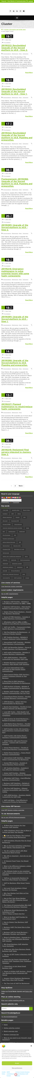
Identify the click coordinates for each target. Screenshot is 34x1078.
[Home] (2, 29)
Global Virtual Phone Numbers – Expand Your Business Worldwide (16, 612)
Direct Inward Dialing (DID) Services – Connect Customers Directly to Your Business (16, 676)
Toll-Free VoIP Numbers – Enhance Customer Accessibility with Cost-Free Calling (15, 790)
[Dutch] (13, 497)
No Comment (7, 42)
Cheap (19, 513)
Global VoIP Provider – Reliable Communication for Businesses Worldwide (16, 774)
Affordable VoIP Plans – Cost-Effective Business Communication (16, 779)
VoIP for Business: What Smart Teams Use (16, 884)
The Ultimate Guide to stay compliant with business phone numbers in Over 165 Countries (16, 873)
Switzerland (6, 553)
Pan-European (6, 535)
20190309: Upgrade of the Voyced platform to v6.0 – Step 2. (14, 227)
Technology (25, 53)
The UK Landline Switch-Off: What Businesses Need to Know (14, 851)
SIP (20, 542)
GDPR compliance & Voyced (10, 1073)
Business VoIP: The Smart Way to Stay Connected (16, 928)
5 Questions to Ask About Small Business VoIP (14, 967)
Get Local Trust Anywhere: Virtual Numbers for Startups (14, 889)
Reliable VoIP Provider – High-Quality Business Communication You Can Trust (16, 692)
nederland (22, 531)
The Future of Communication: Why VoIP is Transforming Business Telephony (16, 906)
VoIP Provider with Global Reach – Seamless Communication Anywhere (14, 736)
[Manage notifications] (15, 1074)
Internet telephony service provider (12, 528)
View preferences (17, 1068)
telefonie (13, 560)
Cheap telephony (7, 517)
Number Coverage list (11, 1034)
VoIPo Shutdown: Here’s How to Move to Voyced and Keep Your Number (16, 831)
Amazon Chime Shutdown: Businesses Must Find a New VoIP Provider (16, 979)
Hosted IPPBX (7, 524)
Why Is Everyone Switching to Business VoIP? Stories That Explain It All (16, 846)
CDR (12, 513)
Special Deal (6, 545)
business (5, 513)
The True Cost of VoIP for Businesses (17, 983)
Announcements (7, 53)
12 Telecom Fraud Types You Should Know (15, 862)
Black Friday (26, 510)
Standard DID (6, 549)
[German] (5, 497)
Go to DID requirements (9, 594)
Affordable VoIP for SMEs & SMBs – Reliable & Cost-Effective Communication (16, 623)
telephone (5, 563)
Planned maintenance (8, 538)
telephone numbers (8, 567)
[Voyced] (17, 7)
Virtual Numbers (15, 570)
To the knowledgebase (9, 1017)
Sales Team (8, 39)
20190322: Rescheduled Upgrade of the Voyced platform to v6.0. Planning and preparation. (16, 136)
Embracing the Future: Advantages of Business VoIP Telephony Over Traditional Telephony (16, 961)
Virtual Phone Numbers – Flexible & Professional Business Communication (15, 748)
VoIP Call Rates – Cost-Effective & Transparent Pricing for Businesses (14, 801)
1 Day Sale (5, 510)
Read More (29, 72)
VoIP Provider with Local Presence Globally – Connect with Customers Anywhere (14, 742)
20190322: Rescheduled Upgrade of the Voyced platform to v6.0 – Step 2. (14, 47)
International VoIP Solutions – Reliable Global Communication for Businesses (16, 758)
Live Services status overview (11, 586)
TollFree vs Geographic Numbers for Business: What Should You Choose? (15, 879)
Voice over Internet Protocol (11, 574)
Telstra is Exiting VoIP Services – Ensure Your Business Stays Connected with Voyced (17, 973)
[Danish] (15, 497)
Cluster (18, 517)
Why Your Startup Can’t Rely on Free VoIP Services (15, 894)
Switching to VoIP (19, 549)
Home (6, 1025)
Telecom (5, 560)
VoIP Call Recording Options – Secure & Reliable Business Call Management (16, 648)
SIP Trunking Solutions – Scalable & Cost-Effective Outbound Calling (15, 769)
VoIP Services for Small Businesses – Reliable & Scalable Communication (15, 719)
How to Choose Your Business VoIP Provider (15, 923)
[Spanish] (9, 497)
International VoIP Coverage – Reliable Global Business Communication (16, 643)
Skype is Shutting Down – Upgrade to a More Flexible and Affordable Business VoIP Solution (16, 939)
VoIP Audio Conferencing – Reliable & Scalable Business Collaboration (16, 653)
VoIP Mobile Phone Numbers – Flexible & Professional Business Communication (16, 724)
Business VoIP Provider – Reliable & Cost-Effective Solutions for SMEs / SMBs (16, 602)
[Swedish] (18, 497)
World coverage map (11, 1031)
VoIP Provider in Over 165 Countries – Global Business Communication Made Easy (16, 730)
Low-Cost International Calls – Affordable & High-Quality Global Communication (13, 669)
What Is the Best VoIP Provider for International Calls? (14, 918)
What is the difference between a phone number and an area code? (16, 867)
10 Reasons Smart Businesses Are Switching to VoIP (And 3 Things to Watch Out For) (14, 912)
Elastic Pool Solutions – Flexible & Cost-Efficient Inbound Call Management (17, 707)
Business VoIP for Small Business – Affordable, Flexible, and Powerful (15, 933)
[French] (7, 497)
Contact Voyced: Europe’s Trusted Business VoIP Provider (23, 1073)
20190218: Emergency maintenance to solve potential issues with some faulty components (15, 272)
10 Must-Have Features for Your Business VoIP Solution (13, 826)
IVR (4, 531)
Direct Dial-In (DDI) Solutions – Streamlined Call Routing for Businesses (16, 682)
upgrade (5, 570)
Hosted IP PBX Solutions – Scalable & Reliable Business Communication (16, 618)
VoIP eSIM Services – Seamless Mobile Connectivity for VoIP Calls (16, 796)
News (20, 53)
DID (24, 517)
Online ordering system (12, 1028)
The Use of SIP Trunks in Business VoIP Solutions (16, 955)
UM (27, 567)
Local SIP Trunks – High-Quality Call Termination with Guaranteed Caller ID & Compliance (16, 713)
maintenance (11, 531)
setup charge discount (9, 542)
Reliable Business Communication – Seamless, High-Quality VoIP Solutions (15, 663)
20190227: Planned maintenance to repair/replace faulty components (16, 406)
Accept (17, 1063)
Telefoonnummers (25, 560)
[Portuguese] (11, 497)
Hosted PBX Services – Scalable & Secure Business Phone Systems (14, 764)
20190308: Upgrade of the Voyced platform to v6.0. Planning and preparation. (14, 362)
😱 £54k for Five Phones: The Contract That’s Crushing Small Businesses (16, 836)
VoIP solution (18, 578)
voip (23, 574)
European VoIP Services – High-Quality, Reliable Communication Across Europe (16, 607)
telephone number (17, 563)
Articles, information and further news (15, 29)
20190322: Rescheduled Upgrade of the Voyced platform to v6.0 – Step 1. (14, 91)
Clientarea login (27, 4)
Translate (16, 502)
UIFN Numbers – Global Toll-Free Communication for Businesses (14, 702)
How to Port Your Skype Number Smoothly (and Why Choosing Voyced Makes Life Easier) (15, 900)
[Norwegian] (20, 497)
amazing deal (15, 510)
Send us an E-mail (16, 4)
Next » (21, 486)
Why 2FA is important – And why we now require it (16, 857)
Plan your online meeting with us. (13, 1000)
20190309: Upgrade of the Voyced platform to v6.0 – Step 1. (14, 319)
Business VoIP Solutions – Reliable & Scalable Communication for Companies (16, 784)
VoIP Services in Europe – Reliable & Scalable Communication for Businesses (16, 687)
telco (26, 556)
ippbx (27, 528)
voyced (27, 578)
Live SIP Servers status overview (12, 810)
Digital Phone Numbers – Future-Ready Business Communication (16, 753)
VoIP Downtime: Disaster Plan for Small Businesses (16, 841)
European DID (15, 520)
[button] (31, 1046)
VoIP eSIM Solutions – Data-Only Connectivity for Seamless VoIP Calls (15, 658)
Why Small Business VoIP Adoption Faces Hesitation (15, 945)
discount (5, 520)
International (18, 524)
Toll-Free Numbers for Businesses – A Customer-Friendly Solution (16, 633)
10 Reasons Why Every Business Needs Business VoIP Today (16, 950)
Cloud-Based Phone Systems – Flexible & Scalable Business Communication (16, 697)
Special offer (17, 545)
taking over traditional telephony (12, 556)
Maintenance (15, 53)
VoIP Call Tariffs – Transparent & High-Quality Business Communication (16, 628)
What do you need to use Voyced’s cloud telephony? (16, 1039)
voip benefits (6, 578)
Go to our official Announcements (13, 817)
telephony (19, 567)
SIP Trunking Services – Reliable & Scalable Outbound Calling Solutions (15, 638)
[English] (2, 497)
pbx (15, 535)
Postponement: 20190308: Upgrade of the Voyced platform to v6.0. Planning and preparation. (16, 182)
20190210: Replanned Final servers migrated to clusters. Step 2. (16, 452)
